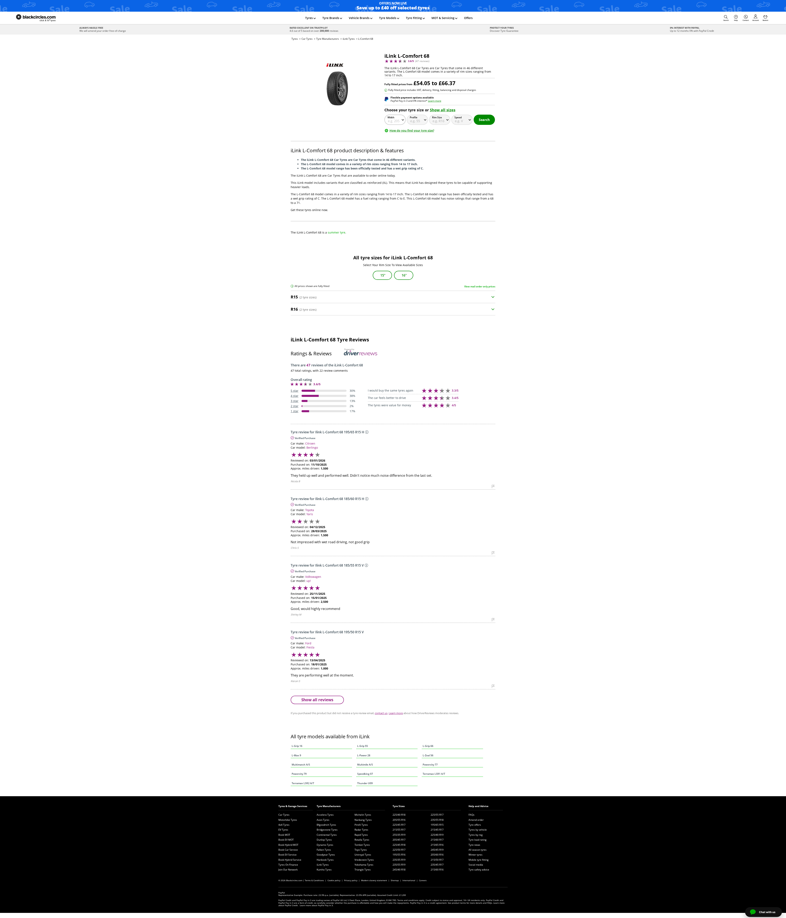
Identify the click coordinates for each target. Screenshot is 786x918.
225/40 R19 (437, 835)
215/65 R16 (437, 845)
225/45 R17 (399, 825)
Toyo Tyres (361, 849)
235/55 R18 (437, 820)
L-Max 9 (296, 755)
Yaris (309, 514)
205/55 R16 (399, 820)
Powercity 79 (299, 774)
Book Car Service (288, 849)
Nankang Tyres (363, 820)
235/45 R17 (437, 864)
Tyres (309, 18)
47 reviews (422, 61)
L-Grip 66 (428, 746)
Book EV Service (287, 854)
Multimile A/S (365, 764)
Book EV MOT (286, 839)
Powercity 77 (430, 764)
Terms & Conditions (314, 880)
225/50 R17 (399, 849)
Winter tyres (475, 854)
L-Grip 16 (297, 746)
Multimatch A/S (301, 764)
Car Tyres (307, 39)
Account (755, 20)
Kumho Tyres (324, 869)
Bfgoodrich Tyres (326, 825)
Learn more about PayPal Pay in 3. (316, 905)
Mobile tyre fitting (479, 860)
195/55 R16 (399, 854)
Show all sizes (442, 109)
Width (390, 117)
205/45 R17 (399, 839)
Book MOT (284, 835)
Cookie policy (334, 880)
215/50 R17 (437, 860)
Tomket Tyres (362, 845)
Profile (413, 117)
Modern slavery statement (374, 880)
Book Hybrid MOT (288, 845)
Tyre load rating (478, 839)
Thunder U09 (365, 783)
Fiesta (310, 647)
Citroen (310, 443)
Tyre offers (475, 825)
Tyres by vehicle (478, 829)
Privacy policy (350, 880)
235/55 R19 (399, 864)
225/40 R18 (399, 814)
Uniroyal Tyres (363, 854)
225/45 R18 (399, 845)
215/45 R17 (437, 829)
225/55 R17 (437, 814)
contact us (381, 713)
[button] (726, 18)
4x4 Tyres (283, 825)
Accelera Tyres (325, 814)
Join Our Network (288, 869)
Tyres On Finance (288, 864)
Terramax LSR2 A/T (303, 783)
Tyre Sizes (399, 806)
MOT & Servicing (442, 18)
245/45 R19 (437, 849)
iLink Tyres (349, 39)
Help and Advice (478, 806)
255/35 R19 (399, 835)
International (408, 880)
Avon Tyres (323, 820)
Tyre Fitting (414, 18)
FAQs (471, 814)
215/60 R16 (437, 869)
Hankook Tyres (325, 860)
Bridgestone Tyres (327, 829)
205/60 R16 (437, 854)
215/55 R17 (399, 829)
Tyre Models (387, 18)
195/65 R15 (437, 825)
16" (404, 275)
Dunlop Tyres (324, 839)
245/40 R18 (399, 869)
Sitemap (395, 880)
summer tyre (336, 232)
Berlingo (312, 447)
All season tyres (478, 849)
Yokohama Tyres (364, 864)
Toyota (309, 510)
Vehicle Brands (359, 18)
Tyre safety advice (479, 869)
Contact (746, 20)
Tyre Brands (330, 18)
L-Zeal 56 (428, 755)
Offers (468, 18)
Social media (476, 864)
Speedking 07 (365, 774)
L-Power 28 (363, 755)
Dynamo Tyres (325, 845)
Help (736, 20)
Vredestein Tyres (364, 860)
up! (308, 581)
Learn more (434, 101)
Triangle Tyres (363, 869)
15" (382, 275)
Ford (308, 643)
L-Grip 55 (362, 746)
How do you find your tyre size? (412, 130)
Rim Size (437, 117)
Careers (423, 880)
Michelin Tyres (363, 814)
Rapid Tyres (361, 835)
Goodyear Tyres (326, 854)
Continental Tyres (327, 835)
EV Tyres (283, 829)
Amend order (476, 820)
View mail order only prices (479, 286)
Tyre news (474, 845)
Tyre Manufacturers (327, 39)
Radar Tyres (361, 829)
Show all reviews (317, 699)
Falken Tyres (324, 849)
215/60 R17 (437, 839)
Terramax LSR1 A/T (434, 774)
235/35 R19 (399, 860)
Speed (458, 117)
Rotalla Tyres (362, 839)
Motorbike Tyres (287, 820)
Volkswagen (313, 577)
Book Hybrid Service (289, 860)
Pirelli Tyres (361, 825)
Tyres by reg (476, 835)
